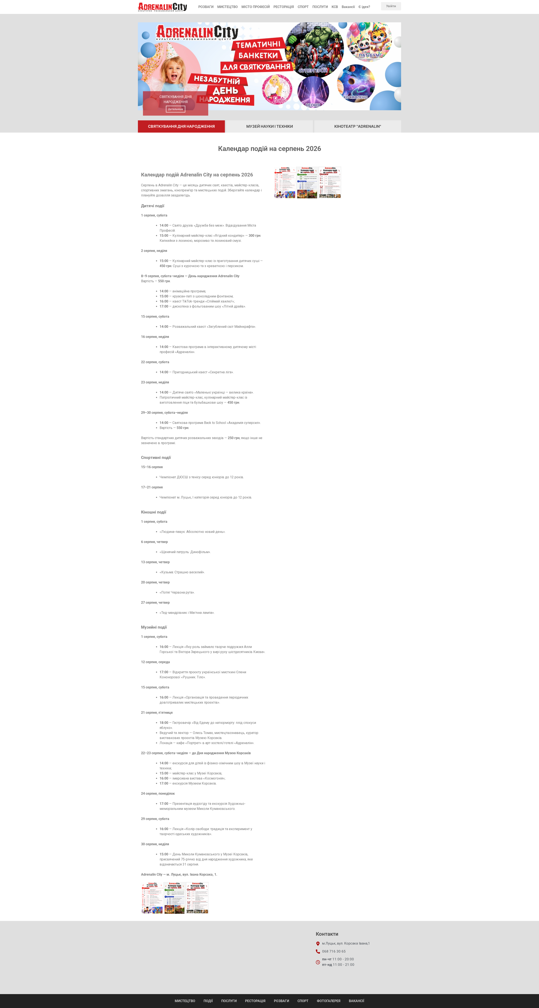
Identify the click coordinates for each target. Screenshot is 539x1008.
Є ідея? (364, 7)
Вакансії (348, 7)
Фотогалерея (328, 1001)
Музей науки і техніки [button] (269, 126)
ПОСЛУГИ (320, 7)
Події (208, 1001)
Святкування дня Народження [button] (181, 126)
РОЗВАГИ (205, 7)
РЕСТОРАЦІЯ (284, 7)
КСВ (335, 7)
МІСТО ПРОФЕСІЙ (255, 7)
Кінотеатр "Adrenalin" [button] (357, 126)
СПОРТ (303, 7)
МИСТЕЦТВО (227, 7)
